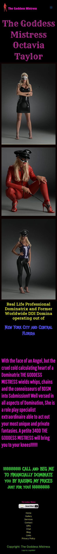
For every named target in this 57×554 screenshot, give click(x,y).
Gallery (28, 516)
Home (28, 513)
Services (28, 519)
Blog (28, 532)
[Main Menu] (51, 7)
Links (28, 535)
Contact (28, 522)
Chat (28, 529)
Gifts (28, 526)
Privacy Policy (28, 538)
